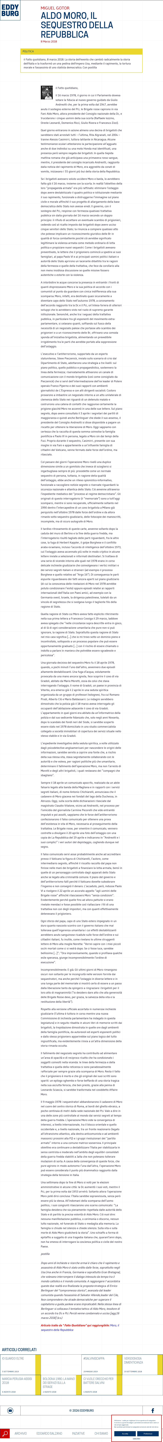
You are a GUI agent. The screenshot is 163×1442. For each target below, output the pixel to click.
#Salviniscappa (94, 1358)
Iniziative (78, 1433)
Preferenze (148, 1434)
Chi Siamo (101, 1433)
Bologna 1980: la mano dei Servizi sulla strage (59, 1383)
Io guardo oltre (13, 1358)
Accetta (125, 1434)
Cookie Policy (136, 1438)
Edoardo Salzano (49, 1433)
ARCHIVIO (21, 1433)
